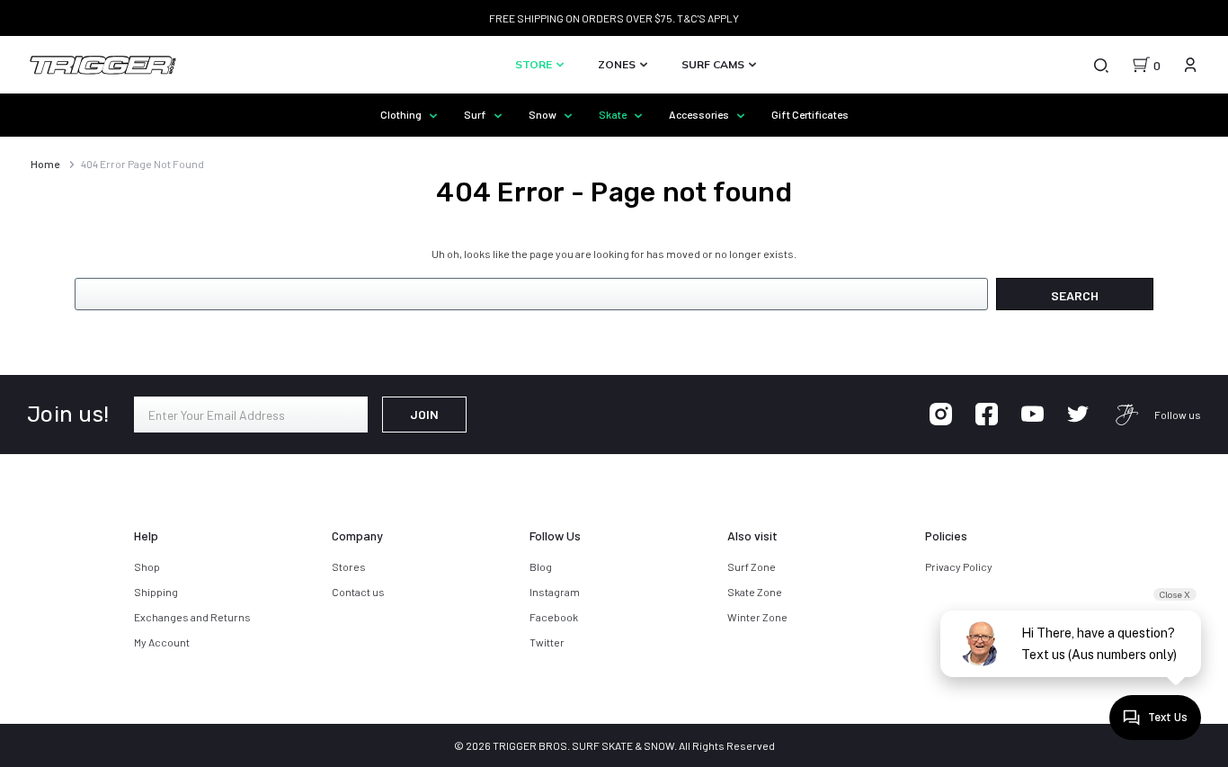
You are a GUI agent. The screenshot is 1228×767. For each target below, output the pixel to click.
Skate (613, 114)
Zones (618, 64)
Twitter (547, 642)
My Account (162, 642)
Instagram (554, 591)
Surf (476, 114)
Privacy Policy (958, 566)
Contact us (358, 591)
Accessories (700, 114)
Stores (349, 566)
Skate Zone (754, 591)
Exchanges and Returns (192, 617)
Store (535, 64)
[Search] (1100, 65)
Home (45, 163)
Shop (147, 566)
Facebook (553, 617)
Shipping (156, 591)
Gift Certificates (810, 114)
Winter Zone (757, 617)
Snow (543, 114)
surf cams (714, 64)
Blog (540, 566)
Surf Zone (751, 566)
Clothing (401, 114)
